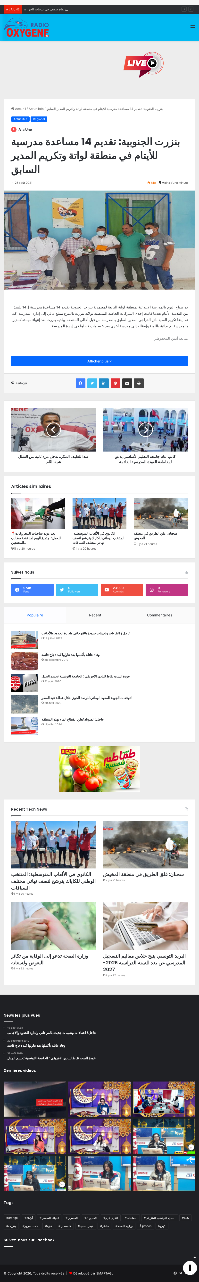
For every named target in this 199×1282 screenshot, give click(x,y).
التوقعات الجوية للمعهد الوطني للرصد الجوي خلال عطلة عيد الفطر (87, 697)
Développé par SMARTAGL (93, 1273)
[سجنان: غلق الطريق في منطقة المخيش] (161, 513)
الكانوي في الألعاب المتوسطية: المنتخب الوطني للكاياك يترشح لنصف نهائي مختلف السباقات (98, 538)
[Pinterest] (115, 383)
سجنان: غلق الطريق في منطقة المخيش (155, 535)
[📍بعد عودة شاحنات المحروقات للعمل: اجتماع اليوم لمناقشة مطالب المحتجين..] (38, 513)
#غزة (48, 1226)
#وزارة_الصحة (124, 1226)
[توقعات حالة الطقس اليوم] (35, 1136)
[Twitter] (92, 383)
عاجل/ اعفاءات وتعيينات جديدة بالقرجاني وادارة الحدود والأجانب (85, 633)
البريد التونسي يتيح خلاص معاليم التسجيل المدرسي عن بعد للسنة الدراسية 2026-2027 (144, 962)
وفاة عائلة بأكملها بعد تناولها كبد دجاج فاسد (70, 654)
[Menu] (193, 28)
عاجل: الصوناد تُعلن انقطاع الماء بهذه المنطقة (72, 719)
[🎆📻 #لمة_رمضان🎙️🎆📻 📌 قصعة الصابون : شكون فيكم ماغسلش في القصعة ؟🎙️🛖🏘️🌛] (164, 1099)
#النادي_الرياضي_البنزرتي (159, 1218)
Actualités (36, 109)
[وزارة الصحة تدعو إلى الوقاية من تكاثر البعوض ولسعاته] (53, 926)
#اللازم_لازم (110, 1218)
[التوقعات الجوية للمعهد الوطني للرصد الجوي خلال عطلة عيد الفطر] (24, 704)
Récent (95, 615)
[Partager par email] (127, 383)
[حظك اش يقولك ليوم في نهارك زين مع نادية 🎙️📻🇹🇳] (35, 1173)
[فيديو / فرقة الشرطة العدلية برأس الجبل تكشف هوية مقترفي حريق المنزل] (35, 1099)
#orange (12, 1218)
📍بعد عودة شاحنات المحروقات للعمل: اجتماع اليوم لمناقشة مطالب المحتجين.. (36, 538)
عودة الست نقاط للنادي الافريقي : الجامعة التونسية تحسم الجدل (85, 676)
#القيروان (90, 1218)
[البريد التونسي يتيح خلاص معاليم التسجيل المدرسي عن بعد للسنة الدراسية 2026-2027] (145, 926)
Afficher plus (98, 361)
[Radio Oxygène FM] (27, 27)
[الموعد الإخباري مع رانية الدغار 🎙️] (99, 1099)
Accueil (20, 109)
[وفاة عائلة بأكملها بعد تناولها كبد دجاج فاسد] (24, 661)
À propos (145, 1226)
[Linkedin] (104, 383)
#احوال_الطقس (49, 1218)
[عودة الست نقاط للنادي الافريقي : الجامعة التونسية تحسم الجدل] (24, 683)
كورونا (162, 1226)
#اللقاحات (131, 1218)
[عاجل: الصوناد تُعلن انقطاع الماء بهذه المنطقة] (24, 726)
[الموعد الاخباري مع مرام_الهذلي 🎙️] (99, 1136)
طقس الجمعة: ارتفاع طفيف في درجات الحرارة (55, 9)
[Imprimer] (139, 383)
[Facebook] (80, 383)
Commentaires (159, 615)
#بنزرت (11, 1226)
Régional (39, 119)
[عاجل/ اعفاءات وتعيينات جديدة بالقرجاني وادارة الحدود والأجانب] (24, 640)
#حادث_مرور (30, 1226)
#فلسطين (64, 1226)
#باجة (185, 1218)
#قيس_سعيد (85, 1226)
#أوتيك (29, 1218)
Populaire (35, 615)
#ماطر (104, 1226)
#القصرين (72, 1218)
